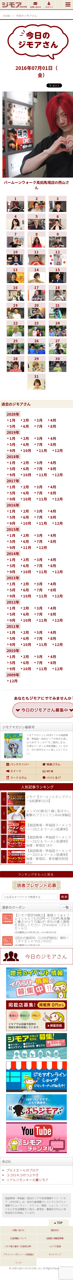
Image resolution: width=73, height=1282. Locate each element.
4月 (53, 420)
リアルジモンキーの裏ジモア (27, 1179)
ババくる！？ (54, 777)
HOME (6, 16)
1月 (12, 420)
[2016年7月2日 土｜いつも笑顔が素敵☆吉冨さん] (36, 210)
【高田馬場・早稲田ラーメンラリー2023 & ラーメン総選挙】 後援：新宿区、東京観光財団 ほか (48, 856)
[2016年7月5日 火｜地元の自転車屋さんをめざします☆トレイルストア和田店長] (36, 228)
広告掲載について (18, 1238)
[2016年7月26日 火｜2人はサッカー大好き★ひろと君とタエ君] (36, 352)
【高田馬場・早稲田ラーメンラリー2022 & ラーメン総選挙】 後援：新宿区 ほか (48, 841)
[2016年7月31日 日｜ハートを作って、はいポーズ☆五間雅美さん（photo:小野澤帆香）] (36, 388)
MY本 (54, 771)
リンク (18, 1262)
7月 (40, 426)
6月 (26, 426)
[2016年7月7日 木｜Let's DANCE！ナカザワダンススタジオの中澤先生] (15, 246)
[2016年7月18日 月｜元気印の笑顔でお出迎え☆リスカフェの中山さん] (57, 299)
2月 (26, 420)
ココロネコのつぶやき (22, 1174)
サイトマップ (55, 1254)
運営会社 (55, 1230)
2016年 (13, 505)
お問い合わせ (18, 1230)
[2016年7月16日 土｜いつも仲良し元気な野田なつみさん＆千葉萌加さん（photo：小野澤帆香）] (15, 299)
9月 (12, 450)
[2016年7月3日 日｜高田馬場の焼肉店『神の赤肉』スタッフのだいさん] (57, 210)
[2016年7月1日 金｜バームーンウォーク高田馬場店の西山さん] (15, 210)
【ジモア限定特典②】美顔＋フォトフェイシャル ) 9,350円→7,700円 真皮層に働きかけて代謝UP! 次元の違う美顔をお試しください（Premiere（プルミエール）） (42, 921)
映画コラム (54, 764)
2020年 (13, 414)
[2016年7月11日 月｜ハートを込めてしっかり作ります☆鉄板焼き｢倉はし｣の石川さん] (36, 263)
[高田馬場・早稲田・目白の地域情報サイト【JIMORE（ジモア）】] (14, 8)
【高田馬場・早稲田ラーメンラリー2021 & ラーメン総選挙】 (48, 827)
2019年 (13, 432)
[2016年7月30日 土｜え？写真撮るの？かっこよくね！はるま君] (57, 370)
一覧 (65, 907)
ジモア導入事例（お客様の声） (18, 1246)
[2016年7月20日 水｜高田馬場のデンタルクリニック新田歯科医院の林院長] (36, 317)
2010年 (13, 650)
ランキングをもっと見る (36, 874)
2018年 (13, 456)
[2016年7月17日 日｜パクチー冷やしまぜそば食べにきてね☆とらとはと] (36, 299)
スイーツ (18, 771)
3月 (40, 420)
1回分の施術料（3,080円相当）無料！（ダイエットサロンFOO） (42, 939)
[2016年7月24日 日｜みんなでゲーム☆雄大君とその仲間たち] (57, 335)
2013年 (13, 577)
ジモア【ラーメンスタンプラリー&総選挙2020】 (48, 798)
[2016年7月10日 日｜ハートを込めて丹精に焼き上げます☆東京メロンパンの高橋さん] (15, 263)
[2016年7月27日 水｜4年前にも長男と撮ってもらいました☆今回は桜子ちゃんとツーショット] (57, 352)
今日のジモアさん (26, 16)
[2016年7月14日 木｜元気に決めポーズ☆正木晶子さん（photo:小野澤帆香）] (36, 281)
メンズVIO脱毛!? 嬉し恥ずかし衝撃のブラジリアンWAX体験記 (48, 812)
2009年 (13, 674)
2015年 (13, 529)
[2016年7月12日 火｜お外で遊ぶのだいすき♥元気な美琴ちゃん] (57, 263)
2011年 (13, 626)
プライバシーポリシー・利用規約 (18, 1254)
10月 (27, 450)
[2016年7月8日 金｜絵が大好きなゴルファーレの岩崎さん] (36, 246)
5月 (12, 426)
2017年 (13, 480)
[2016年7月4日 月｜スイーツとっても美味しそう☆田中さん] (15, 228)
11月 (43, 450)
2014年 (13, 553)
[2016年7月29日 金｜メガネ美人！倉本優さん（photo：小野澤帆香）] (36, 370)
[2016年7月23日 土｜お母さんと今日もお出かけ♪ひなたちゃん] (36, 335)
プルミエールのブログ (22, 1170)
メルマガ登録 (55, 1246)
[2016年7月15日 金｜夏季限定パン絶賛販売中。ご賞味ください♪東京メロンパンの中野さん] (57, 281)
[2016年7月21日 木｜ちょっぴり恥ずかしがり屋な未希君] (57, 317)
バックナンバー (18, 764)
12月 (59, 450)
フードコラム (18, 777)
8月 (53, 426)
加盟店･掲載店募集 (54, 1238)
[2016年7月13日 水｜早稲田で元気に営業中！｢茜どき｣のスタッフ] (15, 281)
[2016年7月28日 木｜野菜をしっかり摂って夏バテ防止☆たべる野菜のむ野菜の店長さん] (15, 370)
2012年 (13, 602)
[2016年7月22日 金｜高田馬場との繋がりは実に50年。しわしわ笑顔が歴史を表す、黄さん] (15, 335)
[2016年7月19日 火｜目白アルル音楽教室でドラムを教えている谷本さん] (15, 317)
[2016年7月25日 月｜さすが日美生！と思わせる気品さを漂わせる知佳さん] (15, 352)
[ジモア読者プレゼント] (36, 890)
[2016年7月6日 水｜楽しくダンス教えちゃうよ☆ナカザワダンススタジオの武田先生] (57, 228)
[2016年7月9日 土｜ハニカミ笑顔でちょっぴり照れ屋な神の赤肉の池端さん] (57, 246)
